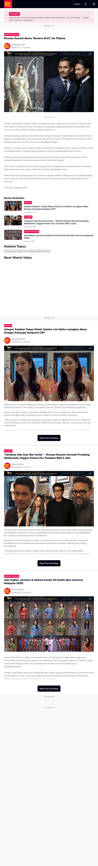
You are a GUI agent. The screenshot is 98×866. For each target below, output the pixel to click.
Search (86, 4)
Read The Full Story (49, 438)
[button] (6, 14)
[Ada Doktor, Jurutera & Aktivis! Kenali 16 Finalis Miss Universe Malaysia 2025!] (13, 235)
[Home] (8, 4)
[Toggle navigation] (94, 4)
